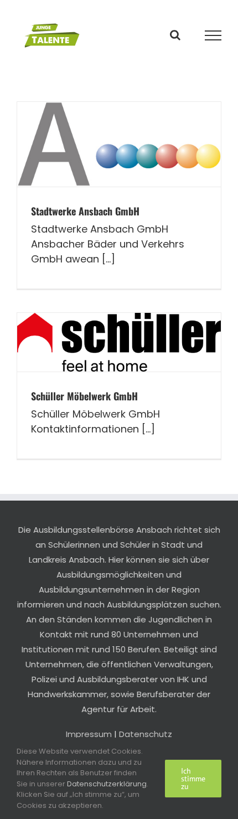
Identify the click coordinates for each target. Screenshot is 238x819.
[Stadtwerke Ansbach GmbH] (119, 144)
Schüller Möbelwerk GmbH (84, 396)
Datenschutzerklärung (107, 784)
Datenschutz (145, 734)
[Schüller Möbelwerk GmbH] (119, 342)
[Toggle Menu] (213, 35)
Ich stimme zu (193, 778)
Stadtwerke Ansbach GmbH (85, 211)
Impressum (89, 734)
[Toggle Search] (175, 34)
